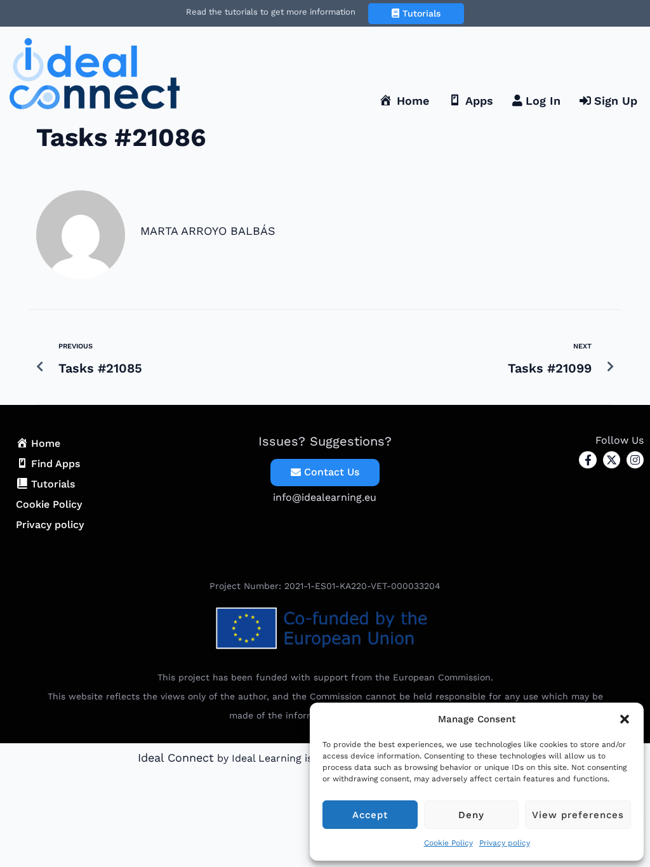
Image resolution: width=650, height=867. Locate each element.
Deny (471, 815)
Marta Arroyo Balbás (207, 230)
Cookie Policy (448, 842)
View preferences (578, 815)
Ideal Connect (176, 757)
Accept (370, 815)
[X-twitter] (611, 459)
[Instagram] (635, 459)
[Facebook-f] (587, 459)
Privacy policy (504, 842)
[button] (624, 719)
